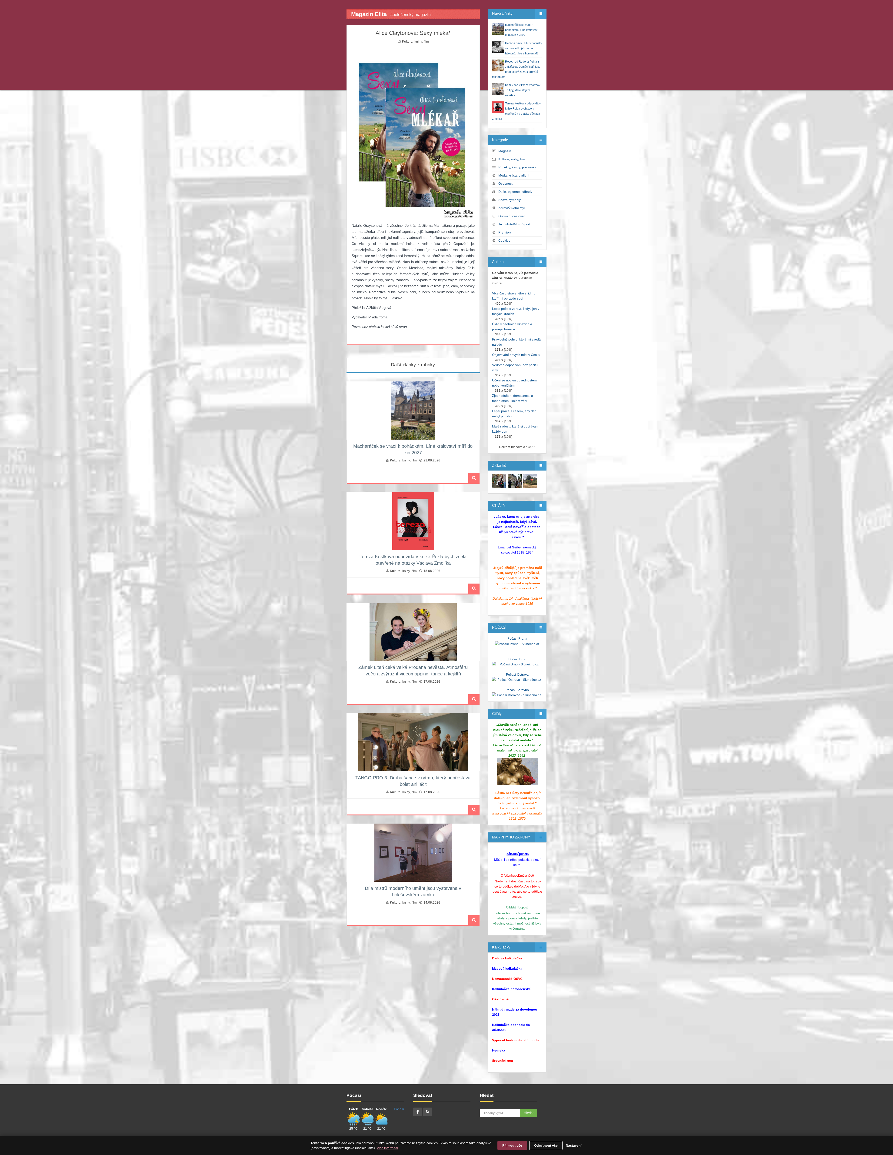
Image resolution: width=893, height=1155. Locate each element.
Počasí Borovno (517, 690)
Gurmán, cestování (512, 216)
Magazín (504, 151)
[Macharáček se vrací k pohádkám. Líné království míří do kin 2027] (499, 481)
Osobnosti (505, 183)
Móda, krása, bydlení (513, 175)
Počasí (399, 1109)
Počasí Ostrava (517, 674)
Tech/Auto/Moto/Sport (514, 224)
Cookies (504, 240)
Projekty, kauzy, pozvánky (517, 167)
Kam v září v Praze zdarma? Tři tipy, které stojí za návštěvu (522, 90)
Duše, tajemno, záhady (515, 192)
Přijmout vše (512, 1145)
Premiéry (505, 232)
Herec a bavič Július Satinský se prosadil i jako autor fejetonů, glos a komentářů (523, 48)
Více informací (387, 1148)
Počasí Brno (517, 659)
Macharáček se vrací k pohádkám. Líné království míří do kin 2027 (521, 30)
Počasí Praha (517, 638)
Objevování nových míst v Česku (516, 355)
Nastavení (574, 1145)
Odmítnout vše (546, 1145)
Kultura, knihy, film (415, 41)
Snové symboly (509, 200)
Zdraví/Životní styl (511, 208)
